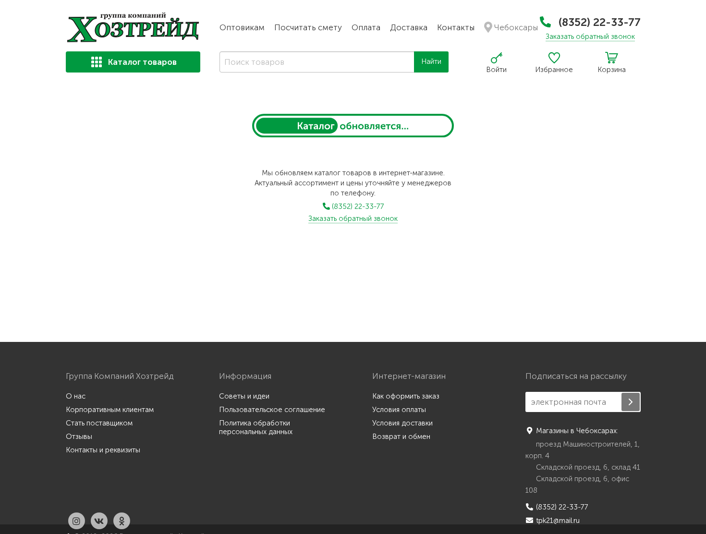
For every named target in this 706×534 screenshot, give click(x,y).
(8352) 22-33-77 (598, 22)
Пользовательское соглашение (272, 409)
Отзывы (79, 436)
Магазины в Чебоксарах (576, 430)
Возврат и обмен (401, 436)
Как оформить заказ (405, 396)
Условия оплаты (399, 409)
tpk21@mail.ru (558, 520)
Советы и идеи (244, 396)
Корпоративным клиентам (110, 409)
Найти (431, 61)
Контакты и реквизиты (103, 450)
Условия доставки (402, 423)
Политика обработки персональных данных (255, 427)
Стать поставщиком (99, 423)
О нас (75, 396)
